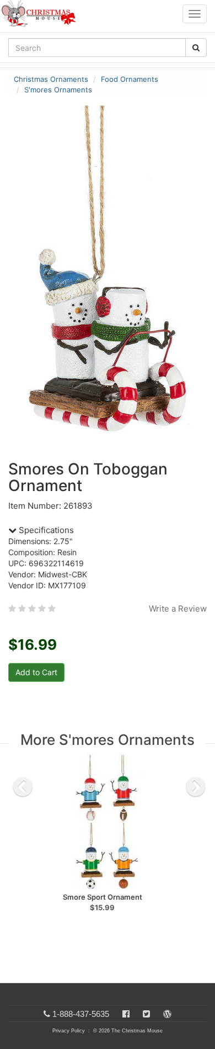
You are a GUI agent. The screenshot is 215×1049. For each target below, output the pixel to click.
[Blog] (167, 1014)
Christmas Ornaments (51, 79)
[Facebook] (126, 1014)
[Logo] (42, 14)
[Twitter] (146, 1014)
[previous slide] (23, 787)
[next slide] (196, 787)
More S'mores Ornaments (107, 739)
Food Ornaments (129, 79)
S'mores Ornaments (58, 89)
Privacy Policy (68, 1031)
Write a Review (178, 608)
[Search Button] (196, 47)
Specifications (45, 530)
